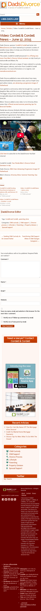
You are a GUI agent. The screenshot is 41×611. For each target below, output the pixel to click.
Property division (30, 225)
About (23, 493)
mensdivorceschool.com (8, 71)
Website (4, 300)
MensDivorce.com (6, 48)
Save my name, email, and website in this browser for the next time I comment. (20, 312)
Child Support (14, 454)
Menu (21, 24)
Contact (28, 493)
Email (3, 291)
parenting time (24, 219)
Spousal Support (15, 468)
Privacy (34, 493)
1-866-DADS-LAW (9, 19)
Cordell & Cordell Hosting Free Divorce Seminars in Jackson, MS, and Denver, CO (8, 190)
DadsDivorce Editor (11, 212)
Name (3, 282)
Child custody (14, 223)
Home (3, 28)
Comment (5, 259)
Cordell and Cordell (11, 219)
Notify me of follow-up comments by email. (18, 318)
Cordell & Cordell (21, 45)
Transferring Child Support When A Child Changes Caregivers (30, 238)
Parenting (20, 225)
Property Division (16, 465)
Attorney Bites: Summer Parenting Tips (24, 175)
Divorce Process (15, 457)
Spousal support (7, 227)
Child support (24, 223)
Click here (3, 154)
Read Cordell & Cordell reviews (10, 495)
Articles (9, 28)
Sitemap (23, 495)
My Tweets (8, 479)
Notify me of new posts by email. (14, 322)
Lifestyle (12, 225)
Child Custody (14, 451)
